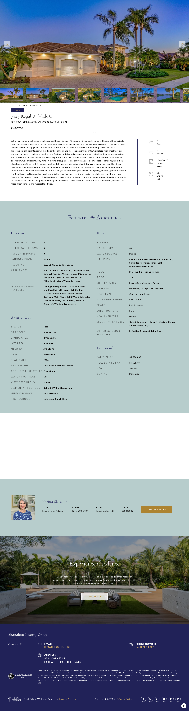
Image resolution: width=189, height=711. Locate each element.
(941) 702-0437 (80, 511)
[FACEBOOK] (143, 699)
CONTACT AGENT (157, 510)
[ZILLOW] (178, 699)
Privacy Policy (125, 699)
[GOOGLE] (171, 699)
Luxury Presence (68, 699)
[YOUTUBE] (164, 699)
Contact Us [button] (94, 597)
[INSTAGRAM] (150, 699)
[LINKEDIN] (157, 699)
